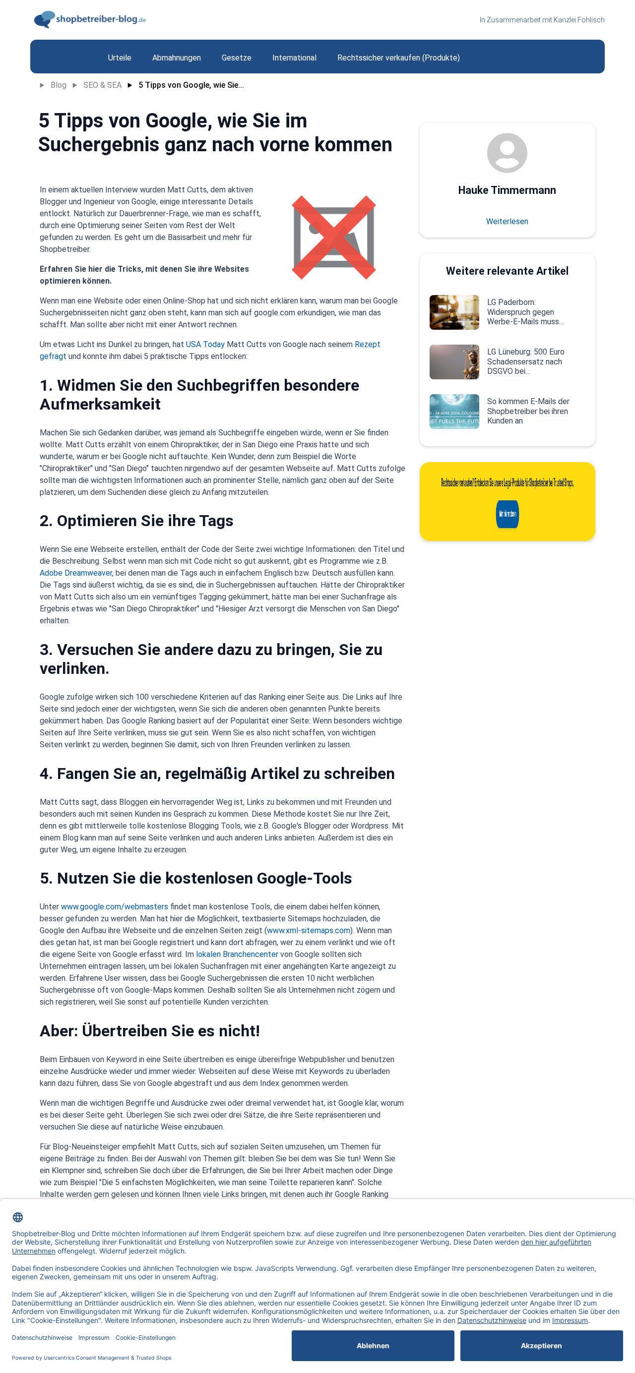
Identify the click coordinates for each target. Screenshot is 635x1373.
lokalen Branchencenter (238, 954)
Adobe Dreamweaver (76, 573)
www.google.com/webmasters (114, 906)
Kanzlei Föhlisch (579, 20)
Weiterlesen (507, 221)
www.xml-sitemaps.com (308, 930)
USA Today (205, 344)
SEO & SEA (102, 85)
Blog (58, 85)
